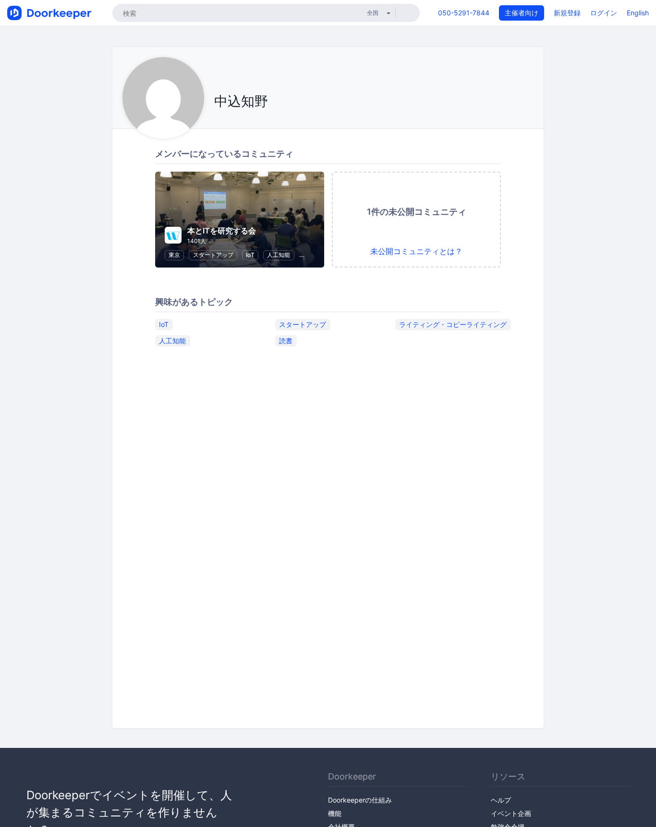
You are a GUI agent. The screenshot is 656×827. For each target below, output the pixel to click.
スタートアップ (213, 254)
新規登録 (567, 13)
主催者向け (521, 13)
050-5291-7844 (463, 13)
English (638, 13)
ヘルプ (501, 800)
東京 (174, 254)
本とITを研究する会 (221, 230)
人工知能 (278, 254)
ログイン (603, 13)
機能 (334, 813)
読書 (285, 341)
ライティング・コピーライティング (453, 324)
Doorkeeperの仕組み (360, 800)
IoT (250, 254)
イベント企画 (511, 813)
